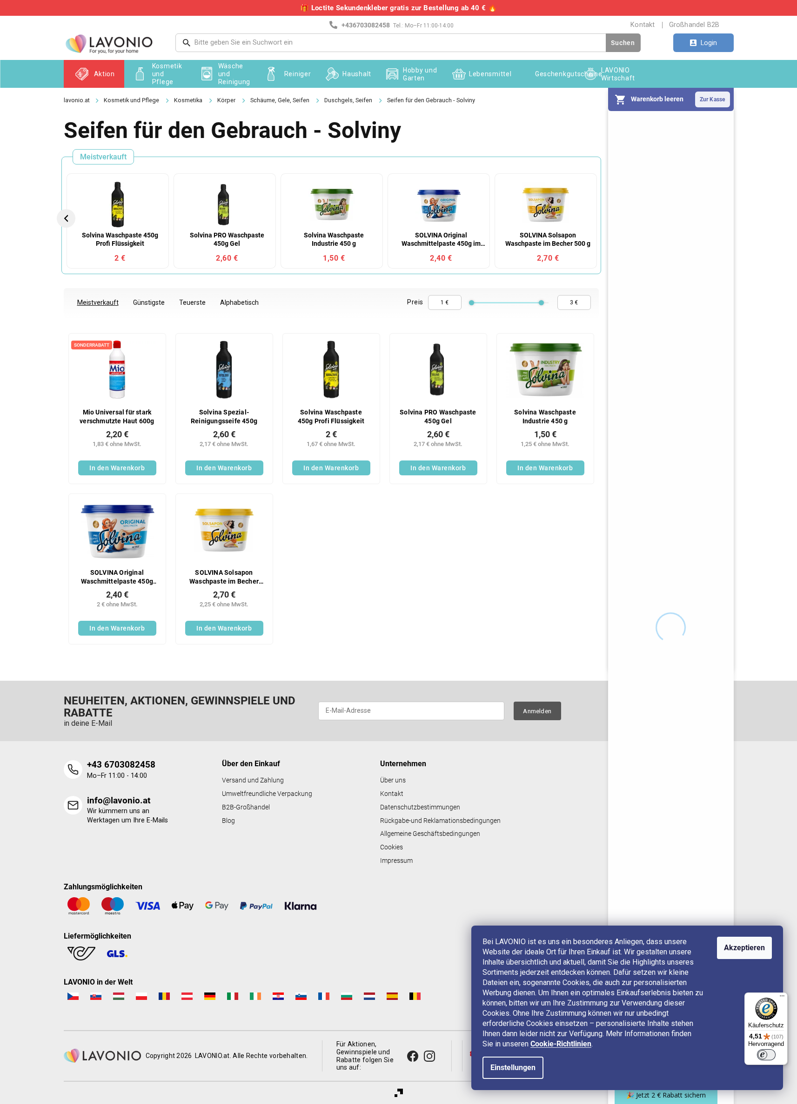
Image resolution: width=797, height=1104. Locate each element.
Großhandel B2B (694, 24)
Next (597, 218)
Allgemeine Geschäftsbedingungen (430, 834)
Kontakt (642, 24)
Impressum (396, 861)
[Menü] (782, 998)
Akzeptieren (744, 947)
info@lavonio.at (118, 800)
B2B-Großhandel (246, 807)
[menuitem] (94, 74)
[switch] (766, 1054)
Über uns (393, 780)
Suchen (623, 42)
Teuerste (192, 302)
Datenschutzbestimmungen (420, 807)
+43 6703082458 (121, 764)
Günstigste (149, 302)
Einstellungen (513, 1067)
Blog (228, 821)
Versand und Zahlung (253, 780)
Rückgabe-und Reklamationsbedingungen (440, 821)
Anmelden (537, 711)
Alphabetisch (239, 302)
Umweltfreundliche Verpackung (267, 794)
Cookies (391, 847)
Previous (67, 218)
